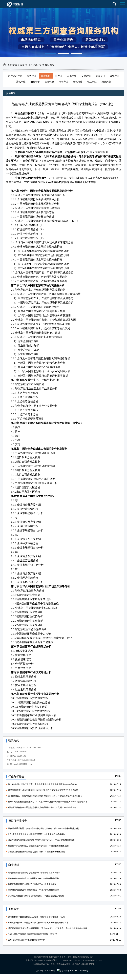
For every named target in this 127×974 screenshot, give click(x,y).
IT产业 (58, 75)
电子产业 (63, 81)
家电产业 (71, 75)
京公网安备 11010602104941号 (74, 971)
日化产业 (114, 75)
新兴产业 (106, 81)
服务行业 (31, 75)
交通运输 (86, 75)
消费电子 (35, 81)
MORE (118, 776)
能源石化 (100, 75)
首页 (22, 65)
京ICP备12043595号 (45, 971)
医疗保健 (49, 81)
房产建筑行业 (15, 75)
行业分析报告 (34, 65)
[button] (50, 53)
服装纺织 (45, 75)
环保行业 (77, 81)
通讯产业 (20, 81)
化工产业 (92, 81)
